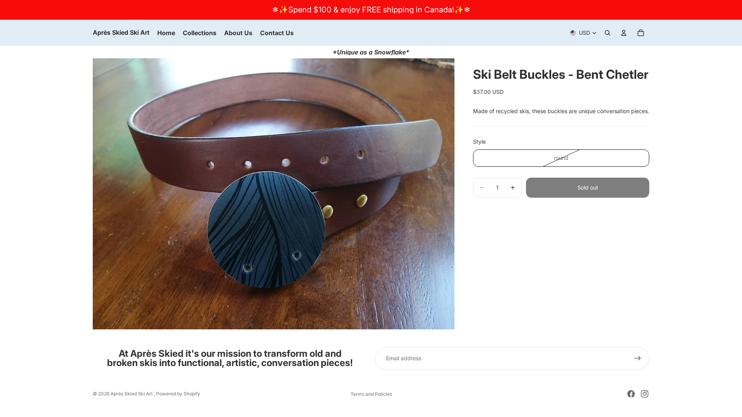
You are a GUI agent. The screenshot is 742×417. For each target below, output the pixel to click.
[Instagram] (644, 393)
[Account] (623, 32)
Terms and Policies (371, 394)
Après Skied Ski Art (132, 394)
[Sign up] (638, 358)
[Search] (607, 32)
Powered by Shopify (178, 394)
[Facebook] (631, 393)
